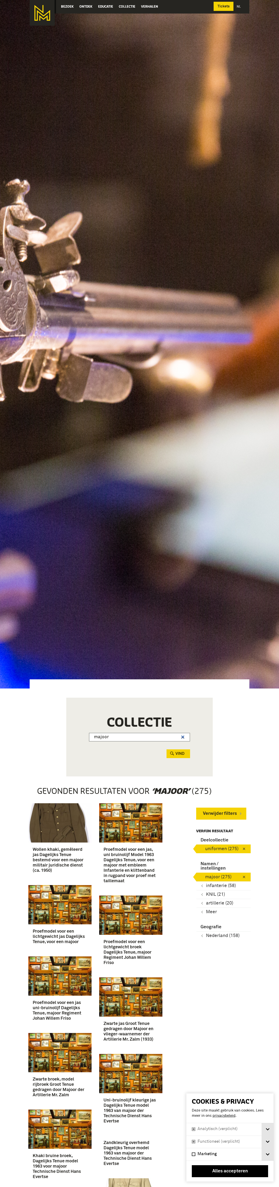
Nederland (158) (223, 935)
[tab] (268, 1129)
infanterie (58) (221, 886)
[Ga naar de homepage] (42, 13)
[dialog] (230, 1137)
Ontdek (85, 6)
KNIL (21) (215, 894)
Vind (179, 754)
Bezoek (67, 6)
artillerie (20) (219, 903)
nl (239, 6)
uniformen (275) (221, 849)
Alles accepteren (230, 1171)
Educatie (105, 6)
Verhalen (149, 6)
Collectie (127, 6)
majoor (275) (218, 877)
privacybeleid (224, 1116)
